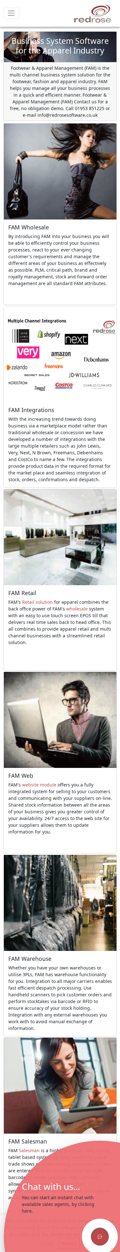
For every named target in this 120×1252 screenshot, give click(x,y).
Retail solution (37, 602)
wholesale (77, 609)
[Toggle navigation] (11, 13)
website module (39, 785)
